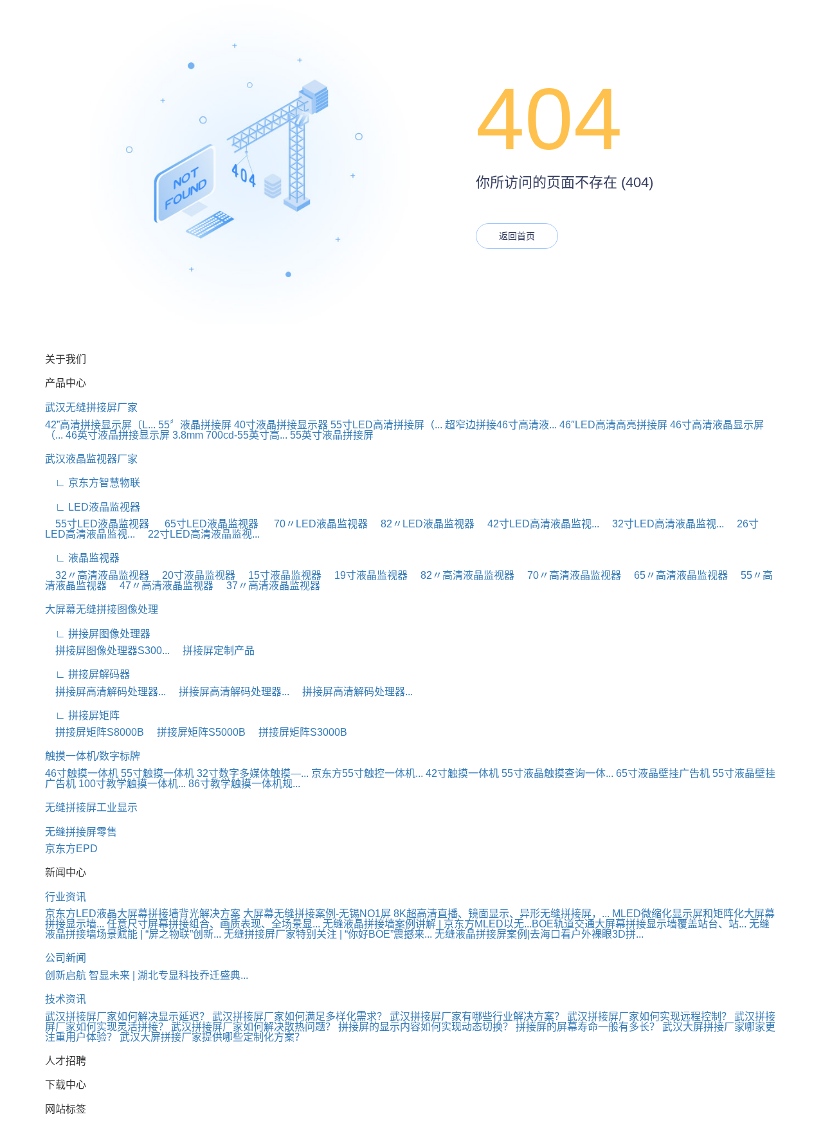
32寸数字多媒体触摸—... (253, 773)
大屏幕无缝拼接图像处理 (101, 609)
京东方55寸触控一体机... (367, 773)
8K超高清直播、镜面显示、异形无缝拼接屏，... (501, 913)
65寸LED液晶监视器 (207, 523)
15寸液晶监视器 (279, 575)
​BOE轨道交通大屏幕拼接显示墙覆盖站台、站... (639, 923)
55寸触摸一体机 (157, 773)
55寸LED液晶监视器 (98, 523)
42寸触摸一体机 (462, 773)
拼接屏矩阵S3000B (297, 732)
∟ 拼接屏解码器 (87, 674)
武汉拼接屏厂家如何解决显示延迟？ (127, 1016)
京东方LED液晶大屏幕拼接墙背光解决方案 (142, 913)
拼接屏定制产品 (213, 650)
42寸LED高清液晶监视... (538, 523)
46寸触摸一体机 (81, 773)
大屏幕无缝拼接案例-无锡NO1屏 (317, 913)
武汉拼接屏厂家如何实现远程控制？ (649, 1016)
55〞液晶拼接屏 (194, 424)
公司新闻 (65, 957)
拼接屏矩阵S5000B (196, 732)
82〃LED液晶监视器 (422, 523)
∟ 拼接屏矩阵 (82, 715)
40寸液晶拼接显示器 (281, 424)
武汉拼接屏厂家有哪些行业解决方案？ (477, 1016)
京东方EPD (71, 848)
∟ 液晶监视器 (82, 557)
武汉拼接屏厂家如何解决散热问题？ (253, 1026)
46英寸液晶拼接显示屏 (118, 435)
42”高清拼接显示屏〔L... (100, 424)
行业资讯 (65, 896)
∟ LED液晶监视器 (92, 507)
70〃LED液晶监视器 (316, 523)
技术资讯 (65, 999)
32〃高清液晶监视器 (97, 575)
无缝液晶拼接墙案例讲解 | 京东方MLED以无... (427, 923)
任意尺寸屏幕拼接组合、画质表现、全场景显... (213, 923)
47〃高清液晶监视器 (161, 585)
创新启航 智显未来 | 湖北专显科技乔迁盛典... (146, 975)
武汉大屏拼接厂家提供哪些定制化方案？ (212, 1037)
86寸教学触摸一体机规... (244, 783)
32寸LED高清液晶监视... (663, 523)
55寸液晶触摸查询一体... (557, 773)
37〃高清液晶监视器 (268, 585)
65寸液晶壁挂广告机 (663, 773)
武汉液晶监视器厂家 (91, 458)
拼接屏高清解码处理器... (105, 691)
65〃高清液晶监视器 (676, 575)
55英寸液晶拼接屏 (332, 435)
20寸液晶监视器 (193, 575)
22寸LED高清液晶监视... (199, 534)
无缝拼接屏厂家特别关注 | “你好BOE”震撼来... (328, 934)
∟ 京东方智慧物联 (92, 482)
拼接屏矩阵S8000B (94, 732)
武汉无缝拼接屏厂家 (91, 407)
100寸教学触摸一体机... (132, 783)
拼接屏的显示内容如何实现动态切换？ (427, 1026)
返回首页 (517, 236)
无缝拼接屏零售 (81, 831)
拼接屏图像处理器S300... (107, 650)
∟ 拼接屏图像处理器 (97, 633)
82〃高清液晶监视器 (462, 575)
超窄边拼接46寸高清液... (501, 424)
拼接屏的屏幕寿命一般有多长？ (589, 1026)
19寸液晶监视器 (366, 575)
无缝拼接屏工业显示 (91, 807)
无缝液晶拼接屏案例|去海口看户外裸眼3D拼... (539, 934)
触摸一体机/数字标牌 (92, 756)
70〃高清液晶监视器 (569, 575)
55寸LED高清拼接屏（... (386, 424)
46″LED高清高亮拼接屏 (613, 424)
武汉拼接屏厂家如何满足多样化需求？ (299, 1016)
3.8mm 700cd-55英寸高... (229, 435)
